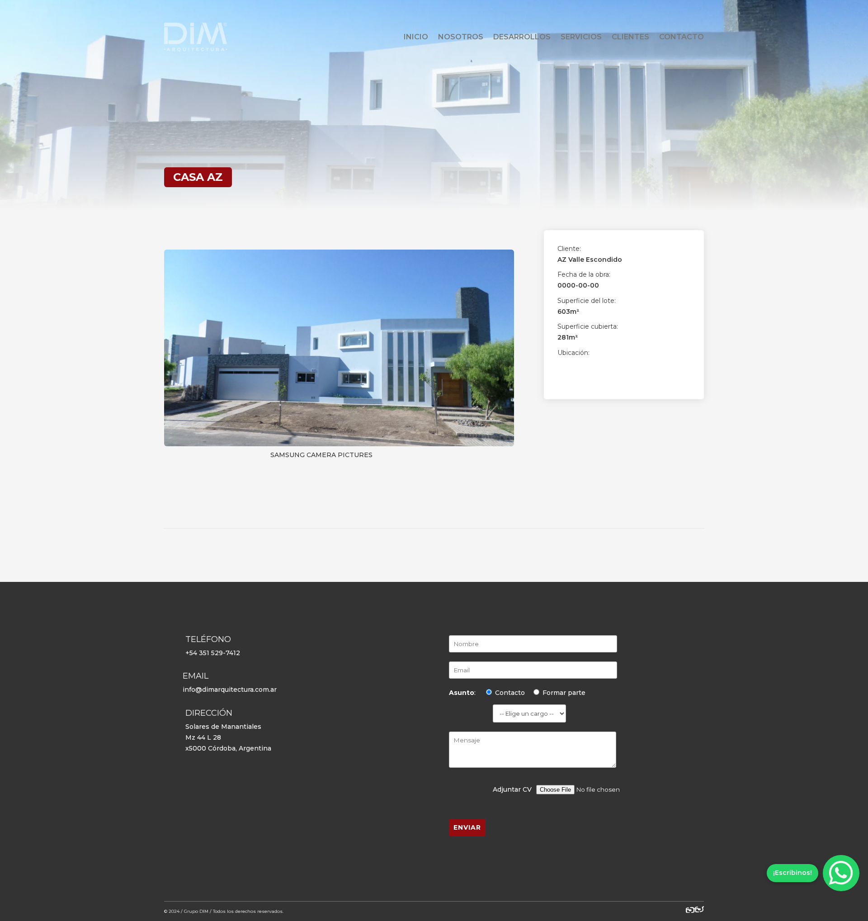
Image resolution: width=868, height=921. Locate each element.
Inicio (416, 37)
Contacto (681, 37)
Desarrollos (522, 37)
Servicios (581, 37)
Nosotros (460, 37)
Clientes (630, 37)
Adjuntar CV (512, 789)
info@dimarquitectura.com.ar (230, 689)
